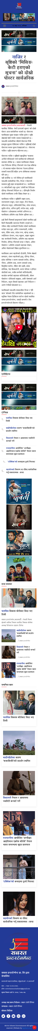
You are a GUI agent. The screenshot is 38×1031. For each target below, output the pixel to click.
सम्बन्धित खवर (7, 684)
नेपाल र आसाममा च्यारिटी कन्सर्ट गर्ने (20, 440)
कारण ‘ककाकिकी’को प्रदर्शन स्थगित (20, 430)
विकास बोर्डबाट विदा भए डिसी (19, 420)
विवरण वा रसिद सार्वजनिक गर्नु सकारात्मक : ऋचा (21, 471)
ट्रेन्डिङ (5, 412)
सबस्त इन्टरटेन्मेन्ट (12, 86)
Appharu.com (27, 1028)
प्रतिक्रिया (6, 374)
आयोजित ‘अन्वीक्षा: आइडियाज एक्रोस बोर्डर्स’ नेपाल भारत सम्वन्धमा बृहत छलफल (21, 451)
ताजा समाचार (7, 584)
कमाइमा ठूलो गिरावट (21, 461)
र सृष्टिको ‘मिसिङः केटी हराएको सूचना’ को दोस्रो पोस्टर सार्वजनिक (19, 68)
